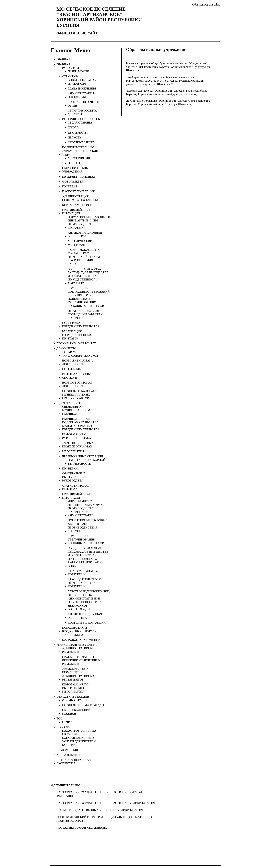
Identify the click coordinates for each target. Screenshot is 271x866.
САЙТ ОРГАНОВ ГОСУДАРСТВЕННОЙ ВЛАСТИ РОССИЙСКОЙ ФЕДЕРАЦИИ (99, 793)
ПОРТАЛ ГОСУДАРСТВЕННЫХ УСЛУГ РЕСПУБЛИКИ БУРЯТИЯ (99, 810)
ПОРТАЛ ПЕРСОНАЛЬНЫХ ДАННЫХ (81, 827)
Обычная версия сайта (206, 4)
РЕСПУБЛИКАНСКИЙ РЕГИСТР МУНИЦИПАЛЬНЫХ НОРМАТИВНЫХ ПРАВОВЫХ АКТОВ (104, 818)
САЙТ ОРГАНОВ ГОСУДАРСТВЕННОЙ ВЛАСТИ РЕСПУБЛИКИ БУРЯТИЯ (105, 803)
